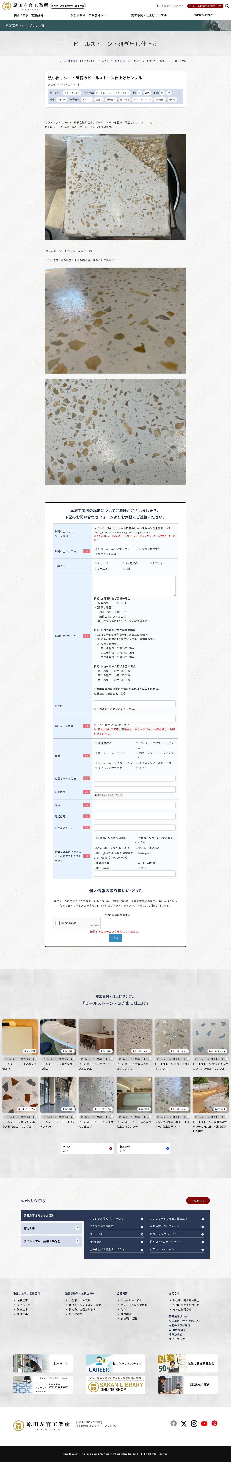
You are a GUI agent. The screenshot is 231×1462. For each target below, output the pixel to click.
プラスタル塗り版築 (102, 1226)
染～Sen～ (96, 1241)
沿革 (123, 1309)
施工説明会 (75, 1314)
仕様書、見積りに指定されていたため (154, 840)
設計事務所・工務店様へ (80, 1293)
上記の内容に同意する (117, 915)
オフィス (86, 99)
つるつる (61, 99)
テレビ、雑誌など (149, 847)
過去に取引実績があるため (113, 847)
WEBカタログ (177, 1330)
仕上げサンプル (72, 92)
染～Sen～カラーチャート (166, 1241)
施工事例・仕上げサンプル (81, 61)
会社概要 (122, 1293)
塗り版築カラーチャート (164, 1226)
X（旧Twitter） (148, 863)
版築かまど (175, 1334)
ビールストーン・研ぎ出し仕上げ (114, 61)
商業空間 (111, 99)
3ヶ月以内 (131, 563)
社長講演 (126, 1314)
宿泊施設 (124, 99)
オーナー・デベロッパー (112, 753)
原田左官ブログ (178, 1316)
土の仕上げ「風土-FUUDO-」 (107, 1249)
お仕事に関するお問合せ (187, 1300)
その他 (172, 99)
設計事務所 (104, 743)
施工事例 (31, 1051)
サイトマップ (177, 1339)
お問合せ (174, 1293)
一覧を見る (198, 1200)
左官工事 (22, 1300)
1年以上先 (103, 568)
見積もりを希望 (107, 554)
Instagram (144, 853)
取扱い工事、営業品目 (26, 1293)
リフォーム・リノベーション (115, 763)
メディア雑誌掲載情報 (134, 1305)
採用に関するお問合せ (186, 1305)
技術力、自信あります (82, 1309)
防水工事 (22, 1309)
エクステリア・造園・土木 (154, 763)
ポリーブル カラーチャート (166, 1234)
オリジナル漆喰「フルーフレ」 (108, 1218)
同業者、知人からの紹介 (111, 838)
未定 (128, 568)
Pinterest (103, 868)
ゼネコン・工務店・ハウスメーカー (154, 745)
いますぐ (103, 563)
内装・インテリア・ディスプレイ (154, 755)
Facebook (103, 863)
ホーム (62, 61)
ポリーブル (96, 1234)
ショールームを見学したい (113, 549)
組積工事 (22, 1314)
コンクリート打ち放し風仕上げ (168, 1218)
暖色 (147, 92)
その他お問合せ (182, 1309)
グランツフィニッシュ (163, 1249)
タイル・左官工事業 (109, 768)
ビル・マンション (142, 99)
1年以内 (157, 563)
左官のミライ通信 (179, 1325)
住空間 (99, 99)
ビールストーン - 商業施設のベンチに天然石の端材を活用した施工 (210, 1126)
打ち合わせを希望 (149, 549)
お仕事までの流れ (79, 1300)
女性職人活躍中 (130, 1318)
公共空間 (160, 99)
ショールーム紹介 (131, 1300)
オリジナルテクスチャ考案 (85, 1305)
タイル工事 (23, 1305)
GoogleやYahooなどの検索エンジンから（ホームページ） (113, 855)
